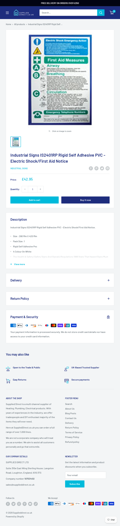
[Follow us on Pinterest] (25, 504)
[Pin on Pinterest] (96, 168)
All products (19, 24)
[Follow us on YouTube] (30, 504)
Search (68, 403)
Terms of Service (73, 432)
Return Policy (72, 427)
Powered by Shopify (15, 516)
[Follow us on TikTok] (36, 504)
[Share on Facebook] (91, 168)
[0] (112, 12)
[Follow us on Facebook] (8, 504)
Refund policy (72, 441)
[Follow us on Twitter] (13, 504)
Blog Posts (70, 413)
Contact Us (70, 418)
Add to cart (34, 200)
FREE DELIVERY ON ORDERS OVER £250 (60, 3)
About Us (69, 408)
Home (8, 24)
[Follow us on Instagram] (19, 504)
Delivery (69, 422)
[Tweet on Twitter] (102, 168)
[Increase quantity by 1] (40, 189)
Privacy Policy (72, 437)
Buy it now (85, 200)
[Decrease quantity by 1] (25, 189)
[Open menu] (7, 13)
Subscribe (75, 483)
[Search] (100, 12)
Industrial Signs (19, 168)
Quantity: (15, 189)
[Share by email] (108, 168)
